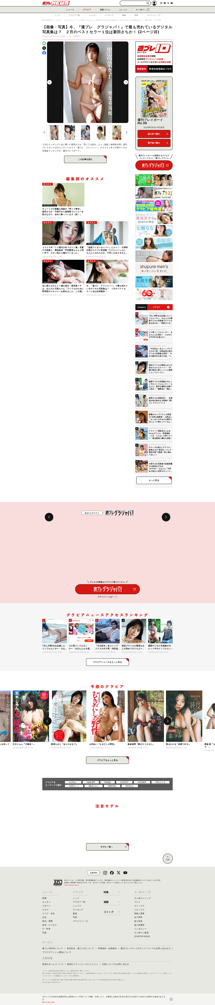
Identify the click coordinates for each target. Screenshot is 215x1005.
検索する (148, 3)
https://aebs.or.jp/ (71, 885)
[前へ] (49, 82)
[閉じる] (171, 999)
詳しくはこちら (48, 1002)
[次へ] (125, 82)
